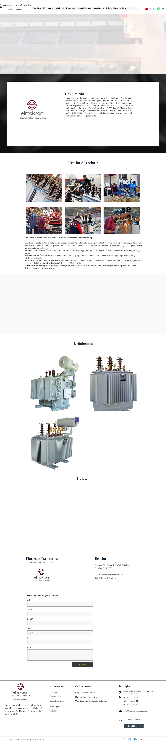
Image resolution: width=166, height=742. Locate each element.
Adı (29, 600)
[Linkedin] (162, 8)
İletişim (53, 711)
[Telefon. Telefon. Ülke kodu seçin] (31, 632)
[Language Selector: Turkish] (147, 8)
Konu (29, 638)
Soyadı (30, 609)
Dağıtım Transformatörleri (86, 697)
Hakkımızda (55, 693)
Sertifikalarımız (57, 701)
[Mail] (154, 8)
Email (30, 619)
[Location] (120, 692)
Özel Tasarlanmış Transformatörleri (91, 701)
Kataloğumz (55, 706)
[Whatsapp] (158, 8)
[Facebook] (129, 739)
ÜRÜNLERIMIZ (84, 686)
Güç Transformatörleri (85, 693)
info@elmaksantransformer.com (109, 574)
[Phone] (120, 697)
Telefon (30, 628)
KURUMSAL (57, 686)
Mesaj (29, 647)
